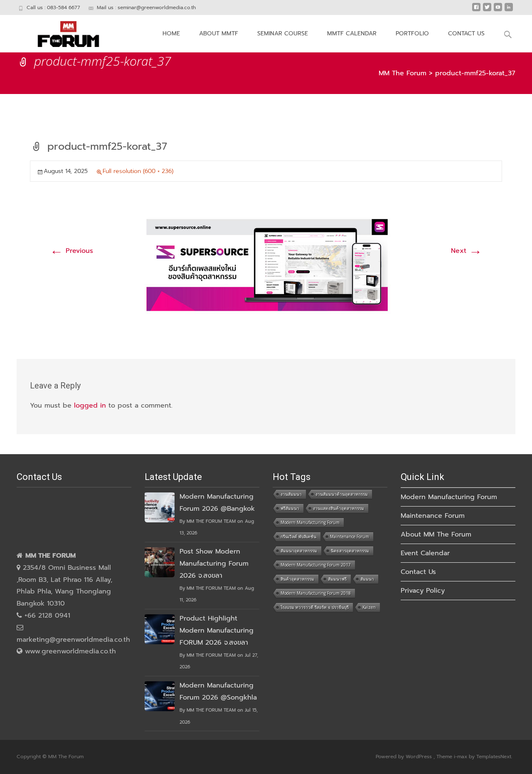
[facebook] (476, 10)
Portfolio (412, 33)
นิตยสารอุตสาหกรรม (350, 551)
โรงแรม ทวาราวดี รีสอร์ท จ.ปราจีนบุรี (315, 607)
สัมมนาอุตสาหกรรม (299, 551)
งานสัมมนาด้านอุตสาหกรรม (341, 494)
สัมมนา (367, 579)
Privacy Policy (423, 591)
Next (466, 251)
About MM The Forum (436, 534)
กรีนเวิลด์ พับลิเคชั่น (298, 536)
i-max (461, 756)
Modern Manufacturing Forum (310, 522)
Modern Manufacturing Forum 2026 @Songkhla (218, 691)
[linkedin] (509, 10)
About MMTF (218, 33)
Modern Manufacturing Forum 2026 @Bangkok (217, 503)
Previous (71, 251)
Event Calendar (425, 553)
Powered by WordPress (404, 756)
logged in (90, 405)
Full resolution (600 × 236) (138, 171)
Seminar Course (282, 33)
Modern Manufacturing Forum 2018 (316, 593)
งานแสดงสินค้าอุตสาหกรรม (338, 508)
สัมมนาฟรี (337, 579)
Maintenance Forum (349, 536)
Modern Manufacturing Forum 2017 (316, 565)
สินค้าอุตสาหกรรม (297, 579)
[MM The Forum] (61, 31)
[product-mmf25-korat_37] (266, 266)
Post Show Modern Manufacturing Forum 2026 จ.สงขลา (214, 563)
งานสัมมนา (291, 494)
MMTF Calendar (352, 33)
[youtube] (498, 10)
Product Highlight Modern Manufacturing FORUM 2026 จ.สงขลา (217, 630)
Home (171, 33)
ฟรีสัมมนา (290, 508)
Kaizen (369, 607)
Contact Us (466, 33)
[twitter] (487, 10)
